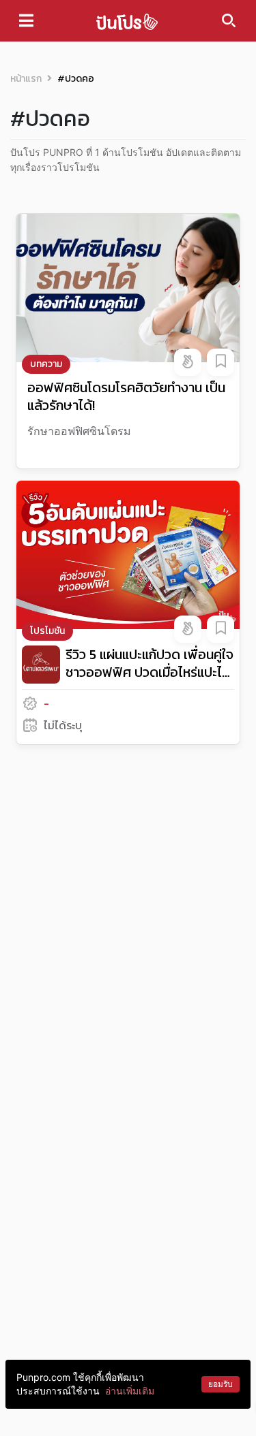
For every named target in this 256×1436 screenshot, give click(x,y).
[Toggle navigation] (26, 20)
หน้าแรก (26, 78)
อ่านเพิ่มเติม (129, 1391)
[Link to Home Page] (127, 20)
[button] (187, 362)
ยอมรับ (220, 1384)
